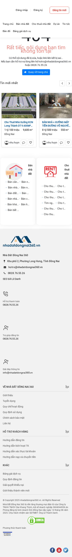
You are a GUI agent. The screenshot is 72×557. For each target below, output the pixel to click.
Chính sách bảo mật (13, 417)
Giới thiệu (8, 395)
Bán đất (26, 193)
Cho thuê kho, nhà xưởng (49, 214)
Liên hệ (6, 423)
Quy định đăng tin (12, 479)
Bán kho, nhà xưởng (25, 204)
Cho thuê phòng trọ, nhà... (62, 197)
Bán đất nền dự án (13, 193)
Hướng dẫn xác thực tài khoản (19, 451)
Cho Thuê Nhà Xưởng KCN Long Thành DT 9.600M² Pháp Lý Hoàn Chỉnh (18, 124)
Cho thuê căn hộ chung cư (49, 186)
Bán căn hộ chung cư (13, 181)
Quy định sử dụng (12, 412)
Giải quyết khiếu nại (13, 485)
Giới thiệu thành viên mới (16, 490)
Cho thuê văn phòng (49, 197)
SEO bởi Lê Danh (12, 279)
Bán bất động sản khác (13, 210)
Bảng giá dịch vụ (12, 473)
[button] (69, 83)
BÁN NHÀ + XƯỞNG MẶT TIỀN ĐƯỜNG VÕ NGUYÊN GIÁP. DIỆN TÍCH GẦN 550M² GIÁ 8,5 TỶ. (56, 124)
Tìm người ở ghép (49, 203)
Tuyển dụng (9, 401)
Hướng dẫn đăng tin (13, 440)
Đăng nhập (22, 10)
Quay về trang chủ (38, 72)
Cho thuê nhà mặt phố (49, 191)
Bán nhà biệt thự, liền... (25, 187)
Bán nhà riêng (25, 181)
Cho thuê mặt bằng (62, 191)
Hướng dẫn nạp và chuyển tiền (19, 457)
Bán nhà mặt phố (13, 187)
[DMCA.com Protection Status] (36, 520)
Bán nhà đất (30, 169)
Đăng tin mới (59, 10)
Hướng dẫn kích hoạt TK (16, 445)
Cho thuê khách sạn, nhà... (62, 208)
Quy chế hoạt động (13, 406)
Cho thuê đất (62, 203)
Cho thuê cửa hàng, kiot (49, 208)
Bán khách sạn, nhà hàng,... (13, 204)
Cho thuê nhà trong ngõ (62, 186)
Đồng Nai (9, 134)
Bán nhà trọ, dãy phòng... (13, 198)
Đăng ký (38, 10)
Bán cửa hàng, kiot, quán (25, 198)
